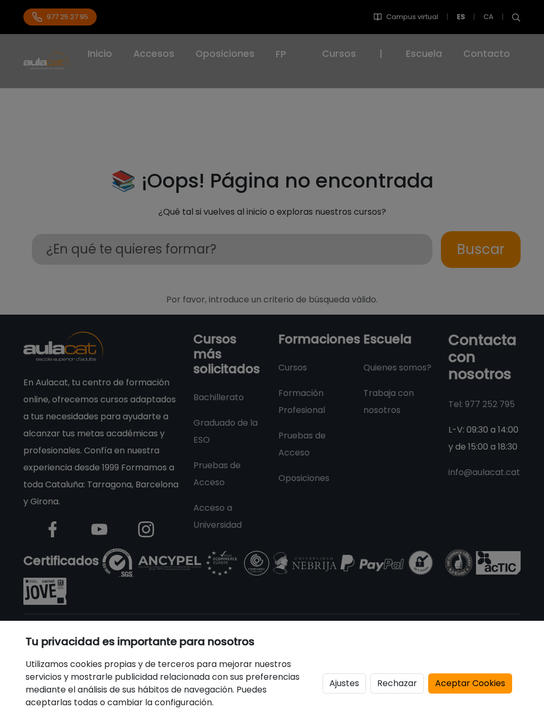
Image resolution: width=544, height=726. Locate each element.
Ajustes (344, 683)
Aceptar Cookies (470, 683)
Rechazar (397, 683)
